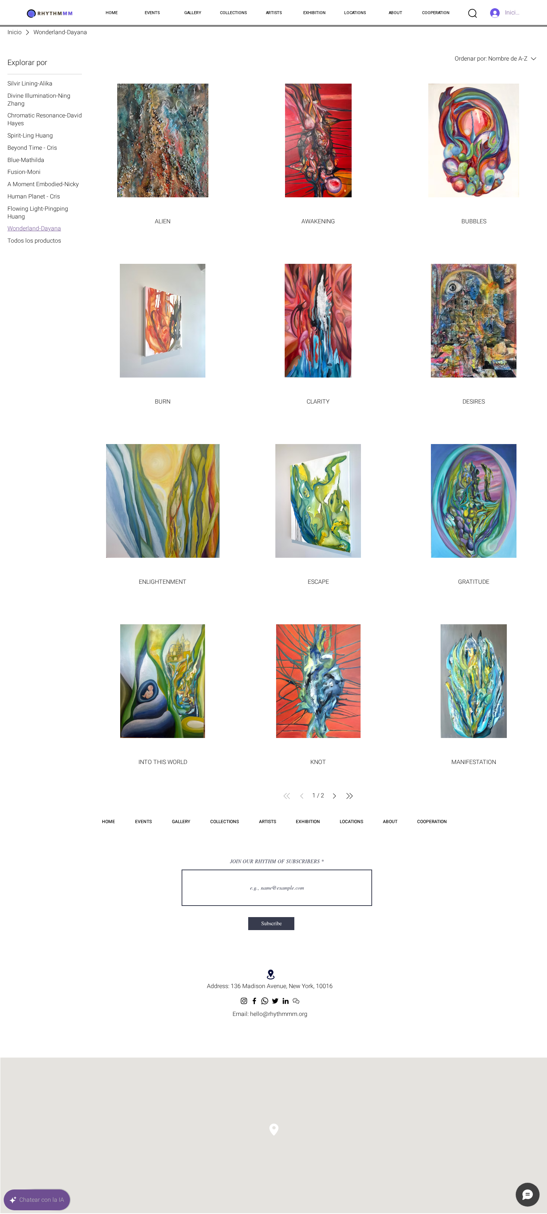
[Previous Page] (301, 795)
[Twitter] (275, 1001)
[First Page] (286, 795)
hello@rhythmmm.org (278, 1014)
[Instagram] (244, 1001)
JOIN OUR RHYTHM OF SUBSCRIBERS (275, 861)
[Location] (271, 974)
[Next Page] (334, 795)
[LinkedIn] (285, 1001)
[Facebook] (254, 1001)
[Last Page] (349, 795)
